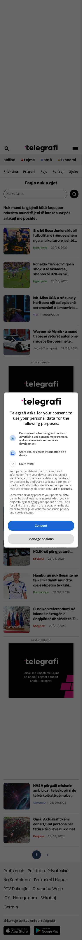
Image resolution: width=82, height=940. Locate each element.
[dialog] (41, 470)
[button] (41, 464)
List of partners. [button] (62, 489)
